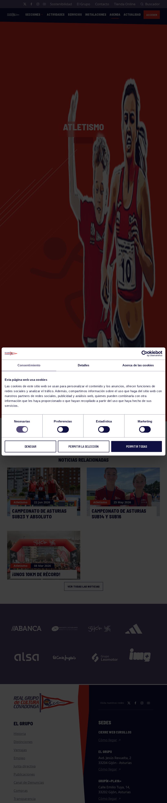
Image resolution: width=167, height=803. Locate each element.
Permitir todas (136, 446)
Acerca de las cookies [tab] (138, 365)
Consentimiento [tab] (29, 365)
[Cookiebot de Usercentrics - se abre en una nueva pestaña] (144, 353)
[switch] (63, 429)
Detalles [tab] (83, 365)
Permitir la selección (83, 446)
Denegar (30, 446)
